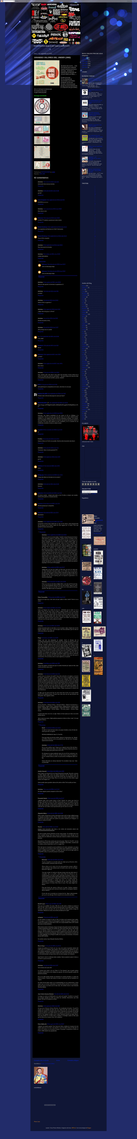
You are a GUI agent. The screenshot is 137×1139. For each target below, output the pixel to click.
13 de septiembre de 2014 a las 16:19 (57, 236)
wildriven (40, 466)
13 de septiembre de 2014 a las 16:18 (57, 227)
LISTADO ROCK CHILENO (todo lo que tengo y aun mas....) (95, 80)
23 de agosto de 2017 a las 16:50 (52, 354)
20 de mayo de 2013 (95, 269)
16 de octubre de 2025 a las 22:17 (56, 567)
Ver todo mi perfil (98, 533)
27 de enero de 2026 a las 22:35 (51, 625)
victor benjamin (42, 200)
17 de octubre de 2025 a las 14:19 (56, 597)
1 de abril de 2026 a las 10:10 (52, 727)
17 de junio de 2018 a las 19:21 (51, 372)
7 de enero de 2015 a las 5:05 (50, 291)
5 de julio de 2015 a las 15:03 (50, 300)
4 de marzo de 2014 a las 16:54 (52, 218)
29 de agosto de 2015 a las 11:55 (51, 309)
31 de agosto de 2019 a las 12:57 (51, 457)
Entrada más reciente (41, 1060)
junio (83, 289)
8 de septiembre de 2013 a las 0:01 (56, 200)
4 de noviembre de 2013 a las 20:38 (52, 209)
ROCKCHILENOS (42, 402)
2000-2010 (84, 65)
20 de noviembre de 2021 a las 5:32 (53, 493)
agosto (83, 316)
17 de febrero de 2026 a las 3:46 (51, 674)
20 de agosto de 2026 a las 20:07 (55, 1024)
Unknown (40, 218)
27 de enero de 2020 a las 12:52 (51, 466)
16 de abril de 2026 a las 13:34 (50, 827)
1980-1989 (84, 61)
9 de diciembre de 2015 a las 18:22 (56, 271)
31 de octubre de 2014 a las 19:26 (52, 282)
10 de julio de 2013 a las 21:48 (51, 190)
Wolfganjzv (41, 475)
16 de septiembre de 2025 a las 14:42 (52, 521)
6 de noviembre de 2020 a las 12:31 (53, 475)
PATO (39, 384)
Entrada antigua (73, 1060)
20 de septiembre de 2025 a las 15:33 (56, 534)
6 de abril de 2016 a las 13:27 (50, 327)
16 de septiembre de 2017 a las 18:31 (52, 363)
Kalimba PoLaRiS (42, 393)
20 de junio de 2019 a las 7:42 (51, 447)
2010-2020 (84, 67)
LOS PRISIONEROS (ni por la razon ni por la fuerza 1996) (95, 102)
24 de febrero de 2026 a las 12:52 (55, 771)
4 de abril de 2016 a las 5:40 (50, 318)
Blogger (89, 1128)
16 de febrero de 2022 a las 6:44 (51, 503)
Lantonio (40, 503)
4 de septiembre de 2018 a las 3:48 (56, 393)
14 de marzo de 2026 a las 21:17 (55, 798)
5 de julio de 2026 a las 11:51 (61, 994)
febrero (84, 285)
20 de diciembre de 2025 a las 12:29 (56, 581)
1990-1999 (42, 173)
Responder (40, 186)
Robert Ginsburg (42, 227)
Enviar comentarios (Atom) (48, 1063)
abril (83, 302)
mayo (83, 291)
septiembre (85, 287)
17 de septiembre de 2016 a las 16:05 (49, 336)
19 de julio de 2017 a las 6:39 (51, 345)
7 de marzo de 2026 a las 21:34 (51, 789)
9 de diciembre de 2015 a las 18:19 (56, 264)
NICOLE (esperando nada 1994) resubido (95, 125)
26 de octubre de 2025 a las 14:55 (52, 607)
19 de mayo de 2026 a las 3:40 (53, 903)
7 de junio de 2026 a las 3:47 (50, 917)
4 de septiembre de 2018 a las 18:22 (58, 402)
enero (83, 339)
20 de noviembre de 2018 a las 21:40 (52, 429)
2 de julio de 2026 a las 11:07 (50, 965)
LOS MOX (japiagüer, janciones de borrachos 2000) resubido (94, 114)
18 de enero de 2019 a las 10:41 (51, 438)
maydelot (40, 429)
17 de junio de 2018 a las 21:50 (49, 384)
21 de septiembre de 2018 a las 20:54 (52, 413)
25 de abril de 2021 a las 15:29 (51, 484)
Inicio (58, 1060)
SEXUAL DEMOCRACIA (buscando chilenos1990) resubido (94, 170)
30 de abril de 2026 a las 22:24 (55, 859)
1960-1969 (84, 57)
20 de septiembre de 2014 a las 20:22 (52, 245)
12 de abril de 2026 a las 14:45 (55, 813)
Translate (93, 493)
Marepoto (40, 345)
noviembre (84, 295)
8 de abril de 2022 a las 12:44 (51, 512)
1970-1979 (84, 59)
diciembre (84, 293)
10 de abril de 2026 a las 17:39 (55, 745)
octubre (84, 297)
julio (83, 318)
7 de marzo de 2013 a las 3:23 (51, 181)
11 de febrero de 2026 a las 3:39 (51, 663)
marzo (83, 304)
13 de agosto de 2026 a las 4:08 (51, 1006)
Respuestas (43, 261)
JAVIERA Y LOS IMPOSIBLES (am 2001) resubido (94, 158)
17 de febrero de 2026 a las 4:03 (51, 702)
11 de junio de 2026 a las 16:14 (53, 946)
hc (38, 336)
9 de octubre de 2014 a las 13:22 (51, 254)
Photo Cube (37, 1121)
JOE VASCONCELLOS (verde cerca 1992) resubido (95, 136)
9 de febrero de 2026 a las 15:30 (50, 638)
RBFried (74, 1128)
